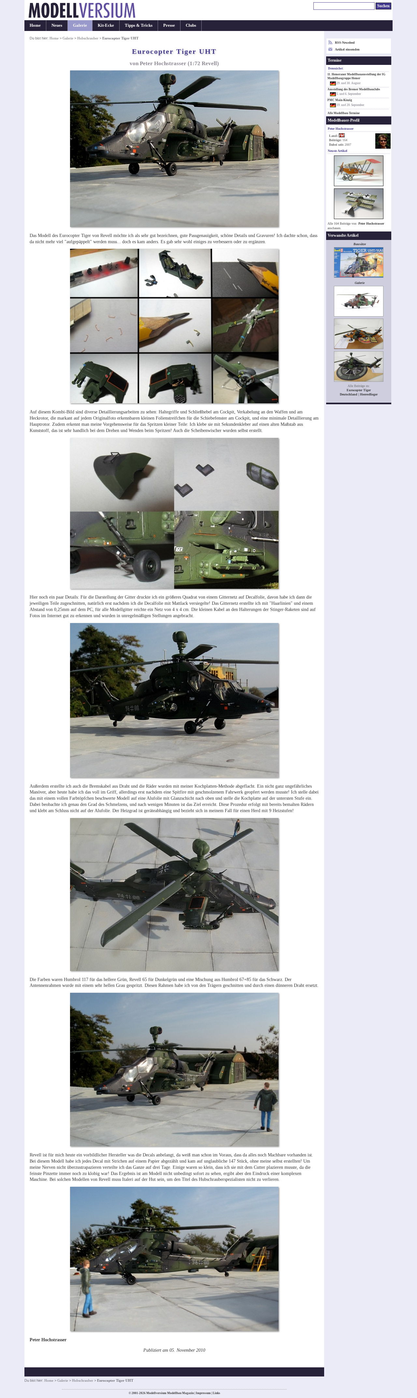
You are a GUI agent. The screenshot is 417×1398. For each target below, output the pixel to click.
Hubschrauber (87, 38)
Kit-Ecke (106, 25)
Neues (56, 25)
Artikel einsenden (347, 49)
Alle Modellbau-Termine (343, 113)
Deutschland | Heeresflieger (359, 394)
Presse (169, 25)
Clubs (191, 25)
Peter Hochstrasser (371, 223)
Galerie (80, 25)
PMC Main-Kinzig (339, 100)
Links (216, 1393)
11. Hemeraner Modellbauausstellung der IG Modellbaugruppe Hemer (356, 76)
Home (35, 25)
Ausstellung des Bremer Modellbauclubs (353, 89)
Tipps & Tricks (138, 25)
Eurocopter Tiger (359, 390)
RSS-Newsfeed (345, 42)
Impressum (203, 1393)
